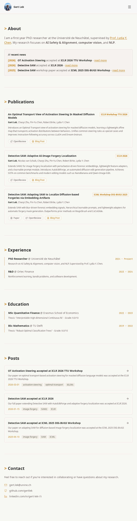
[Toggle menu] (129, 7)
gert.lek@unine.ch (20, 485)
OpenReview (20, 141)
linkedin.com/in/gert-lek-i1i (25, 496)
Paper (16, 217)
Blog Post (39, 141)
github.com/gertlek (20, 490)
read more (100, 60)
